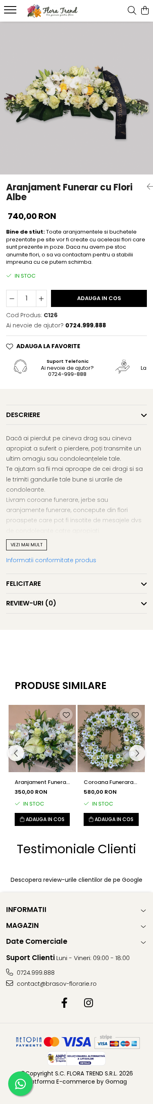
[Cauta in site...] (132, 11)
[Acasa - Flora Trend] (52, 11)
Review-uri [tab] (31, 603)
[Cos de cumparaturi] (144, 11)
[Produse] (11, 12)
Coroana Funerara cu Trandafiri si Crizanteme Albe (108, 782)
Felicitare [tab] (23, 583)
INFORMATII (26, 909)
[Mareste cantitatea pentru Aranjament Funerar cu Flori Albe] (41, 298)
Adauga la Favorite (48, 346)
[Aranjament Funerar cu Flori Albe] (76, 98)
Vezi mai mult (26, 544)
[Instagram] (89, 1003)
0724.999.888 (35, 973)
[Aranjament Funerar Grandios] (42, 738)
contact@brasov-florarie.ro (56, 984)
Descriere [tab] (23, 415)
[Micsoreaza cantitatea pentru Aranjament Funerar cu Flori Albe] (12, 298)
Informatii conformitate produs (51, 560)
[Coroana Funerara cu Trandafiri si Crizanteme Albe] (111, 738)
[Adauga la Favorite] (66, 714)
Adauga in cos (99, 298)
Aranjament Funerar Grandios (41, 782)
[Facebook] (65, 1003)
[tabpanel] (76, 98)
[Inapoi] (147, 186)
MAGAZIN (22, 925)
